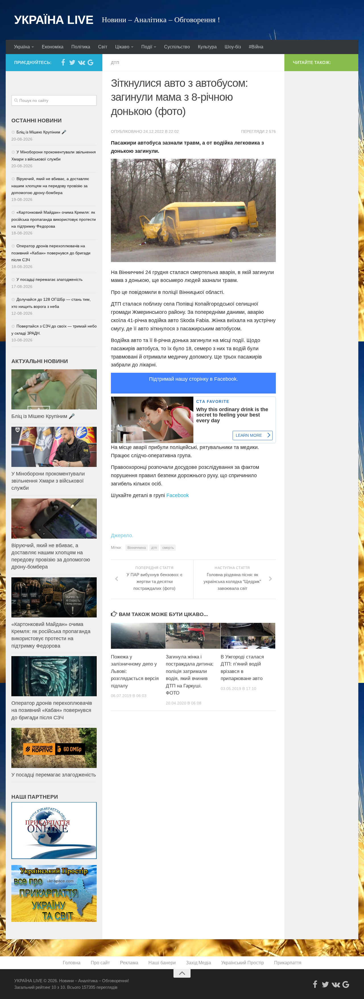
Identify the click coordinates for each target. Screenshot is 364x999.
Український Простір (242, 962)
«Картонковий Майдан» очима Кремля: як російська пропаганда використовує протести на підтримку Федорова (53, 219)
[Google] (90, 62)
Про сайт (100, 962)
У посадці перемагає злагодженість (49, 279)
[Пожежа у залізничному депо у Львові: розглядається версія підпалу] (138, 636)
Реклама (129, 962)
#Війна (256, 46)
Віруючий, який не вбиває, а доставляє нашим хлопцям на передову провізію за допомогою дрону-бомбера (50, 185)
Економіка (52, 46)
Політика (80, 46)
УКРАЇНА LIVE (53, 19)
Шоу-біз (233, 46)
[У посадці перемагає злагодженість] (54, 748)
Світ (102, 46)
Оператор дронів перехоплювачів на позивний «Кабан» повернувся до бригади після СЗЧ (50, 253)
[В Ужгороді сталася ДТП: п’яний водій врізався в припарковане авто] (248, 636)
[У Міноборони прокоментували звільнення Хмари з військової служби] (54, 447)
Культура (207, 46)
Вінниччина (136, 548)
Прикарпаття (287, 962)
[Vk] (81, 62)
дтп (154, 548)
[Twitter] (72, 62)
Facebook (177, 495)
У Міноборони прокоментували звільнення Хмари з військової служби (48, 481)
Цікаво (122, 46)
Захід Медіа (198, 962)
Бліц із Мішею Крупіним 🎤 (41, 132)
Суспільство (177, 46)
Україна (22, 46)
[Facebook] (63, 62)
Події (146, 46)
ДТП (115, 62)
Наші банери (162, 962)
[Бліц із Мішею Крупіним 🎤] (54, 389)
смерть (168, 548)
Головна (71, 962)
